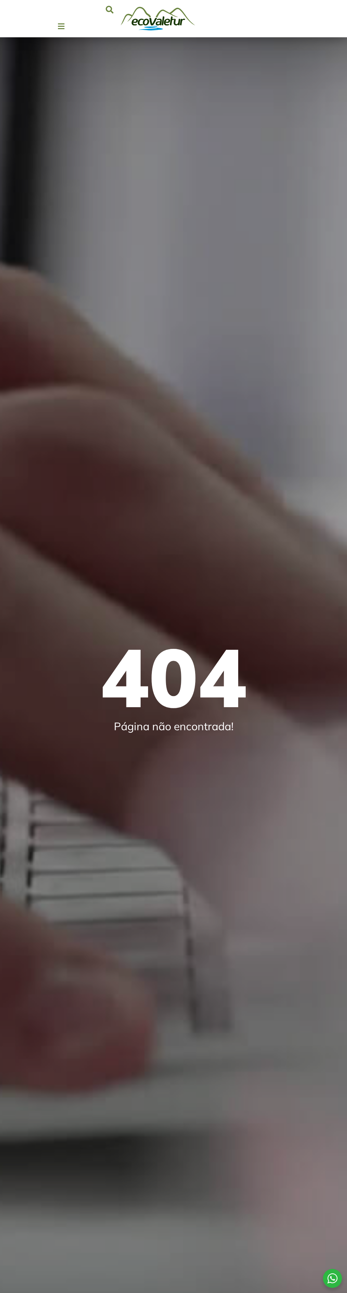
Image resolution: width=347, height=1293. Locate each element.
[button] (109, 9)
